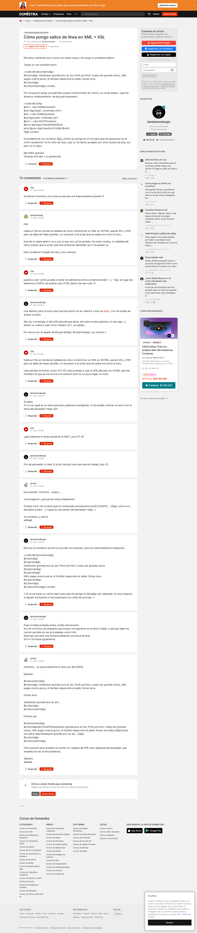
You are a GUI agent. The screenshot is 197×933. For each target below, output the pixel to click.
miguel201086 (154, 299)
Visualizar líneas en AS (156, 210)
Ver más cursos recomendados (154, 398)
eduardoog (153, 249)
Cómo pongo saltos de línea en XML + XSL (64, 37)
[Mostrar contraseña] (172, 70)
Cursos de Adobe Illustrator (84, 834)
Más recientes (129, 178)
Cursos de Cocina (26, 881)
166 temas (150, 140)
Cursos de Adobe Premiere (84, 844)
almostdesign (36, 215)
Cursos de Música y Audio (30, 878)
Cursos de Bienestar (27, 891)
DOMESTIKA (28, 14)
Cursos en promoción (109, 838)
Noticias (94, 913)
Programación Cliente (43, 21)
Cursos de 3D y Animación (30, 850)
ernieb (33, 483)
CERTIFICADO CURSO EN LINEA (160, 233)
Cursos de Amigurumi (55, 874)
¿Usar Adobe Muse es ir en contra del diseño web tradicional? (158, 281)
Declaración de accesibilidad (92, 928)
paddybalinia (153, 270)
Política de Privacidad (150, 86)
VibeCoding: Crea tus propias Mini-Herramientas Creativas (157, 350)
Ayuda (106, 913)
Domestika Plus (42, 917)
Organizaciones (87, 917)
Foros (27, 21)
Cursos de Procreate (81, 838)
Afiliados (76, 917)
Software (78, 824)
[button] (76, 14)
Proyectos (59, 14)
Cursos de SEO (52, 860)
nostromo (152, 202)
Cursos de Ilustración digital (57, 834)
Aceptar (170, 922)
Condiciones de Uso (168, 84)
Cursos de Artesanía (54, 841)
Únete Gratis (48, 794)
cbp (32, 187)
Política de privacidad (58, 928)
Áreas (49, 824)
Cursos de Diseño (26, 847)
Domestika (77, 913)
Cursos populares (107, 835)
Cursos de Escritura (27, 859)
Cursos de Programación (56, 864)
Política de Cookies (167, 86)
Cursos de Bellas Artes (55, 848)
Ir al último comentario (54, 178)
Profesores (98, 917)
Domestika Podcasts (27, 917)
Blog (100, 913)
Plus (69, 14)
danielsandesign (48, 41)
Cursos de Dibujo (53, 838)
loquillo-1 (152, 175)
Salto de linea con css (155, 159)
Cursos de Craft (26, 832)
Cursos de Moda (26, 863)
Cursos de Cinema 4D (82, 841)
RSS (23, 806)
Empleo (38, 913)
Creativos (52, 913)
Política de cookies (74, 928)
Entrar (156, 14)
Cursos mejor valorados (110, 832)
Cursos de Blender (81, 848)
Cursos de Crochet (54, 870)
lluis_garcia (152, 225)
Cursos (22, 913)
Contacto (86, 913)
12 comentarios (65, 41)
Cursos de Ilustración (28, 828)
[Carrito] (149, 14)
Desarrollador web (154, 257)
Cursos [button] (45, 14)
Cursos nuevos (106, 828)
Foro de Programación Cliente (36, 32)
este (106, 311)
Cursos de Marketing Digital (57, 867)
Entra (35, 794)
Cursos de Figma (80, 851)
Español (118, 914)
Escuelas (60, 913)
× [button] (194, 5)
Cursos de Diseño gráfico (56, 844)
